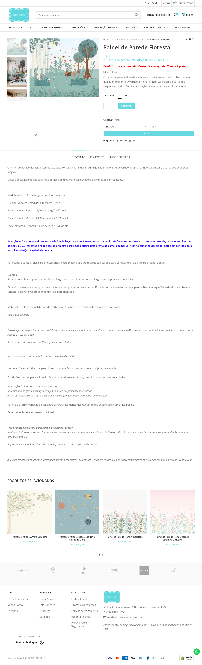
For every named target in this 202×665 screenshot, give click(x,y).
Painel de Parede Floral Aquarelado (125, 536)
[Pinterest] (134, 141)
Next (22, 99)
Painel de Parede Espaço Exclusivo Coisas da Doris (77, 538)
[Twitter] (121, 141)
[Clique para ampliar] (36, 135)
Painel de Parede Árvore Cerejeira (29, 536)
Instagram (152, 3)
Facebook (145, 3)
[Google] (125, 141)
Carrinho (12, 611)
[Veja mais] (49, 508)
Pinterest (156, 3)
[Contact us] (196, 651)
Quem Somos (47, 599)
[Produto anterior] (186, 39)
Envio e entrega (119, 157)
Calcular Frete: (111, 119)
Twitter (149, 3)
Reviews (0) (97, 157)
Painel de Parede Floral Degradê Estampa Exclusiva (172, 538)
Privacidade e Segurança (79, 624)
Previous (12, 99)
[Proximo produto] (193, 39)
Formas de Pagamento (84, 611)
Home (106, 39)
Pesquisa (136, 15)
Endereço (44, 611)
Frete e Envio (79, 599)
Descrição (78, 157)
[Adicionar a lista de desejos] (49, 494)
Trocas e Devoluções (83, 605)
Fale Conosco (47, 605)
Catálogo (44, 616)
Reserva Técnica (80, 616)
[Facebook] (117, 141)
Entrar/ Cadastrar (17, 599)
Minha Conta (15, 605)
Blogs (166, 3)
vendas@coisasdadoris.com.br (33, 250)
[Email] (130, 141)
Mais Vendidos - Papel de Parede (128, 39)
